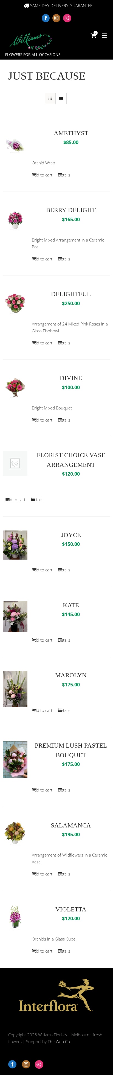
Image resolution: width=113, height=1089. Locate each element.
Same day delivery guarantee (60, 5)
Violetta (70, 909)
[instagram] (26, 1064)
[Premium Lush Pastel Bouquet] (15, 759)
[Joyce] (15, 545)
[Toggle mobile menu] (105, 35)
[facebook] (12, 1064)
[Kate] (15, 617)
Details (64, 175)
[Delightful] (15, 302)
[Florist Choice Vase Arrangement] (15, 463)
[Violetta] (15, 917)
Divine (71, 378)
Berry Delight (71, 210)
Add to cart (42, 175)
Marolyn (71, 675)
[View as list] (61, 98)
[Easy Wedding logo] (39, 1064)
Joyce (71, 535)
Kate (71, 605)
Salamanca (71, 825)
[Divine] (15, 386)
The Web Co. (59, 1041)
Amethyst (71, 133)
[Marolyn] (15, 689)
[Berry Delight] (15, 218)
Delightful (71, 294)
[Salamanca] (15, 833)
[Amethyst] (15, 141)
